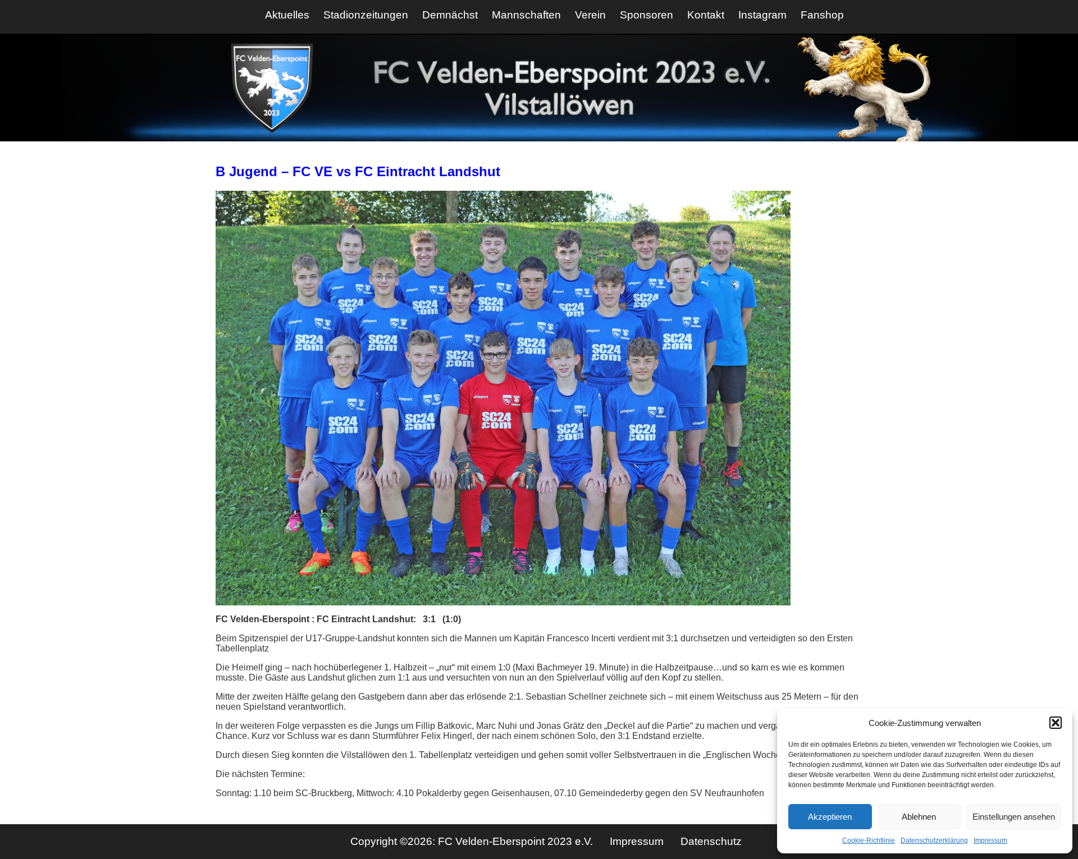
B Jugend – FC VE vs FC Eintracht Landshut (358, 171)
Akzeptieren (830, 816)
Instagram (762, 15)
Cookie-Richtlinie (868, 840)
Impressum (990, 840)
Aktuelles (287, 15)
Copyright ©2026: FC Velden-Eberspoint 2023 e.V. (473, 841)
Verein (590, 15)
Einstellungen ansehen (1013, 816)
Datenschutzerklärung (934, 840)
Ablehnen (919, 816)
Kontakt (705, 15)
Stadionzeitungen (365, 15)
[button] (1055, 722)
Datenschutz (711, 841)
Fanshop (822, 15)
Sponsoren (646, 15)
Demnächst (450, 15)
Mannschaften (526, 15)
